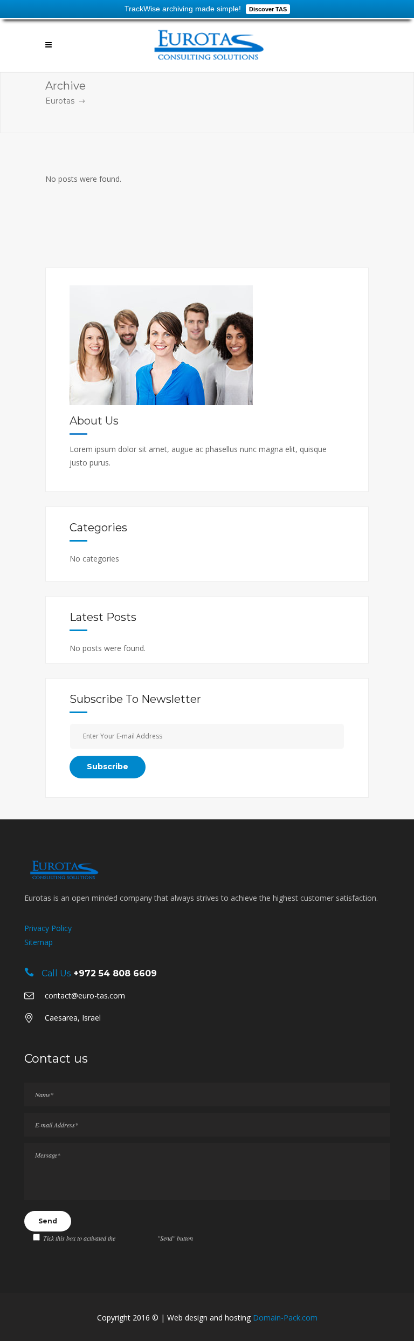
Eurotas (59, 101)
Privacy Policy (48, 928)
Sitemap (38, 942)
